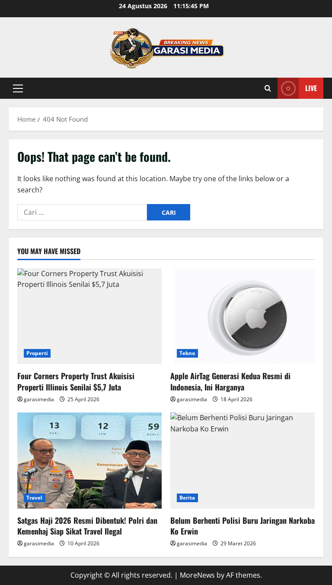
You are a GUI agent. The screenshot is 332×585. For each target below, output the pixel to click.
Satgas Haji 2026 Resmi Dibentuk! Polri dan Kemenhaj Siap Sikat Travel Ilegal (87, 526)
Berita (187, 497)
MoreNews (197, 575)
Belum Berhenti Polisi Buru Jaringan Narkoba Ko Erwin (242, 526)
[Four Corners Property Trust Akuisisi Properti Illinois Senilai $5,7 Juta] (89, 316)
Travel (34, 497)
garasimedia (39, 399)
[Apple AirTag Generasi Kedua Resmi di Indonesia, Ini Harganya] (242, 316)
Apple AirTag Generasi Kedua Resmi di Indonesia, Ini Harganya (230, 381)
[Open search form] (268, 88)
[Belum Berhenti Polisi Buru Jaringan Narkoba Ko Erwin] (242, 460)
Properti (37, 353)
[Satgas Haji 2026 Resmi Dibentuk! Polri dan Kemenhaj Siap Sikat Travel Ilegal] (89, 460)
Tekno (187, 353)
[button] (18, 88)
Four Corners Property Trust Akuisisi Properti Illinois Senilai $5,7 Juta (75, 381)
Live (311, 88)
